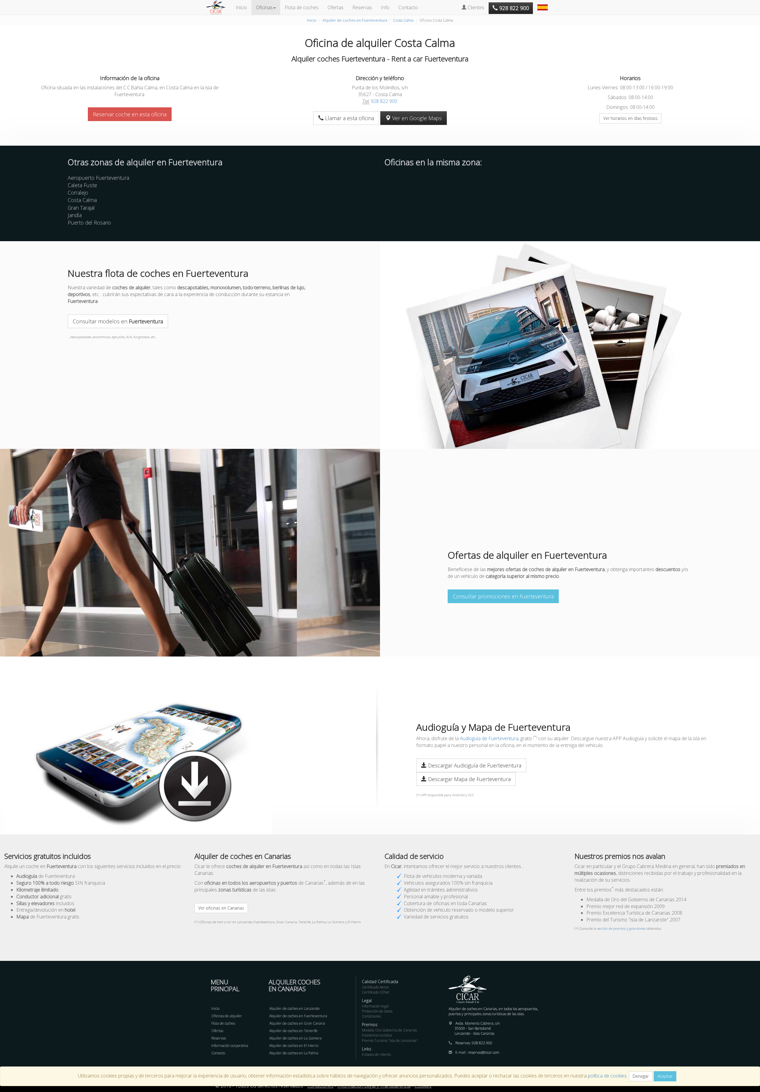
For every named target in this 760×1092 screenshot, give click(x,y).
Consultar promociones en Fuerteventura (503, 596)
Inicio (241, 7)
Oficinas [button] (264, 7)
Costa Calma (403, 20)
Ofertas (335, 7)
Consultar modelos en (118, 321)
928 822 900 (384, 101)
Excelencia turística (377, 1035)
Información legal (375, 1006)
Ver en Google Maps (416, 118)
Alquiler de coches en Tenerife (293, 1030)
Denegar (641, 1076)
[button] (543, 4)
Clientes (475, 7)
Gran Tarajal (81, 207)
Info (385, 7)
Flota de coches (302, 7)
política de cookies (607, 1075)
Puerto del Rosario (89, 222)
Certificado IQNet (376, 992)
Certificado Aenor (375, 987)
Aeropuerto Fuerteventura (98, 177)
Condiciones (371, 1016)
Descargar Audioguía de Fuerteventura (474, 765)
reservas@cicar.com (483, 1052)
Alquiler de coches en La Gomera (295, 1038)
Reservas (362, 7)
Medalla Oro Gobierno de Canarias (389, 1030)
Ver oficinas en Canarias (221, 908)
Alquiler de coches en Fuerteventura (354, 20)
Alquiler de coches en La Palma (293, 1053)
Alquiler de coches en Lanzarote (294, 1008)
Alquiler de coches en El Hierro (293, 1045)
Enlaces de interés (376, 1054)
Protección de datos (377, 1011)
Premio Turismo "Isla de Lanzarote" (390, 1040)
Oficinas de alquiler (226, 1015)
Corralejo (78, 192)
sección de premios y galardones (621, 928)
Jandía (75, 215)
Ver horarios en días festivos (630, 118)
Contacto (408, 7)
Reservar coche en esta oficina (130, 114)
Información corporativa (229, 1045)
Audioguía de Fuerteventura (489, 738)
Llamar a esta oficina (349, 118)
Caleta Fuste (82, 185)
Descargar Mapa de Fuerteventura (469, 779)
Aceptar (665, 1076)
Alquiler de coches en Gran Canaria (297, 1023)
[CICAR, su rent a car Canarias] (218, 7)
